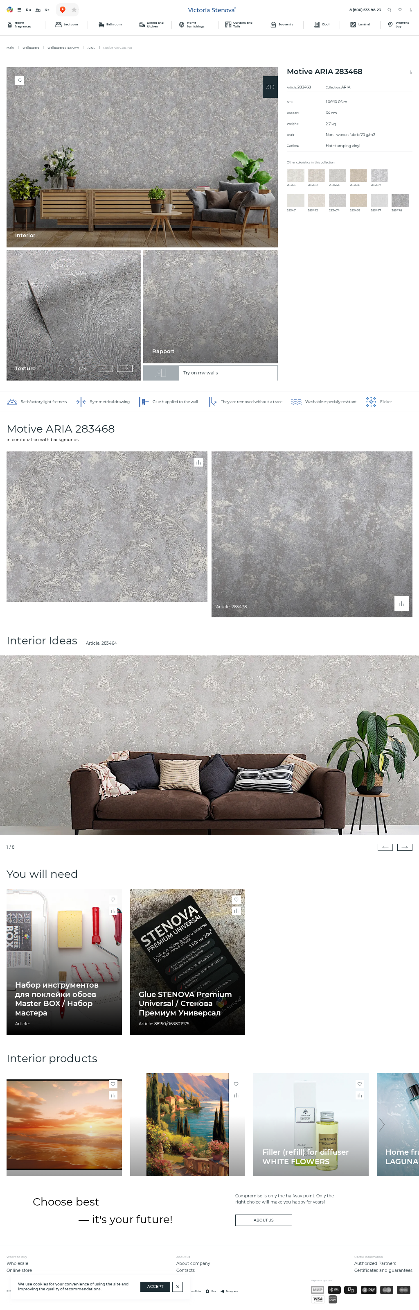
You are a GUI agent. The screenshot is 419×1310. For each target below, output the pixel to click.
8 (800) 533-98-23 (365, 10)
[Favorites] (400, 10)
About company (193, 1263)
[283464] (209, 745)
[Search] (389, 10)
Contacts (185, 1270)
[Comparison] (410, 10)
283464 (109, 643)
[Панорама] (270, 87)
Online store (19, 1270)
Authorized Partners (375, 1263)
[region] (144, 224)
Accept (155, 1287)
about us (264, 1220)
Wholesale (17, 1263)
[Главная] (212, 10)
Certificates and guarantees (383, 1270)
